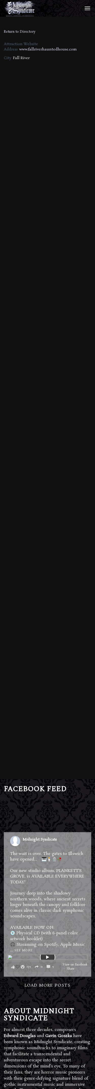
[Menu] (86, 8)
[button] (34, 967)
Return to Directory (19, 31)
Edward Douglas (20, 1036)
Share (70, 969)
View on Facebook (75, 965)
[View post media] (47, 957)
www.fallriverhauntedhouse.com (48, 49)
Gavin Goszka (58, 1036)
